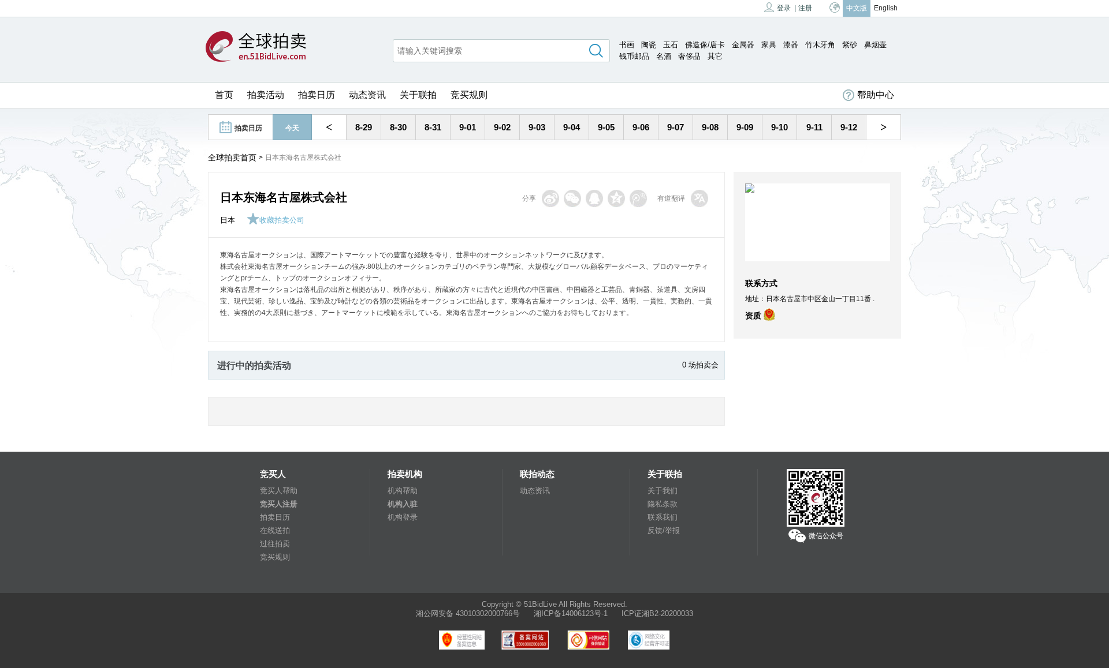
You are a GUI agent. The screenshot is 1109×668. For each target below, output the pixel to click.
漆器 (790, 44)
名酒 (663, 56)
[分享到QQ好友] (594, 198)
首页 (224, 95)
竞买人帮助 (278, 490)
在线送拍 (275, 530)
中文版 (856, 8)
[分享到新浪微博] (550, 198)
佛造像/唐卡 (705, 44)
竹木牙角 (820, 44)
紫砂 (849, 44)
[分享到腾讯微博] (638, 198)
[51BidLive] (256, 47)
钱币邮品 (634, 56)
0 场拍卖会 (700, 365)
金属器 (743, 44)
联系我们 (662, 517)
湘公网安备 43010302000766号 (468, 613)
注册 (805, 8)
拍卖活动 (265, 95)
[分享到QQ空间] (616, 198)
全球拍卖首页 (232, 157)
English (886, 8)
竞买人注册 (278, 504)
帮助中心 (875, 95)
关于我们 (662, 490)
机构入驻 (403, 504)
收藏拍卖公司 (281, 220)
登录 (784, 8)
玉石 (670, 44)
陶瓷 (648, 44)
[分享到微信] (572, 198)
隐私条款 (662, 504)
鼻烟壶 (875, 44)
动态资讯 (367, 95)
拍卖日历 (316, 95)
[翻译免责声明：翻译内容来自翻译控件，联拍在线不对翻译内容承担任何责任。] (699, 198)
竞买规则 (469, 95)
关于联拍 (418, 95)
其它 (715, 56)
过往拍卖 (275, 543)
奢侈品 (689, 56)
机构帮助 (403, 490)
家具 (768, 44)
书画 (626, 44)
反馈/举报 (663, 530)
